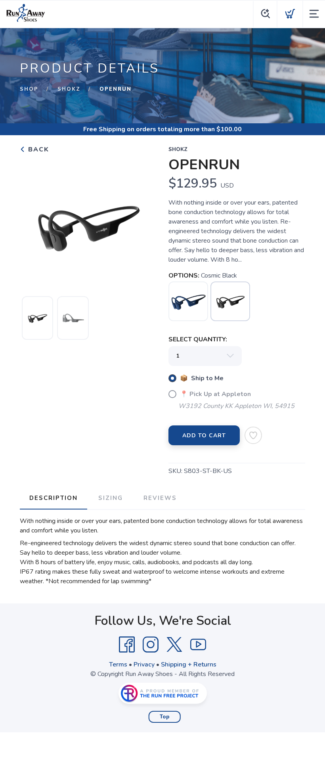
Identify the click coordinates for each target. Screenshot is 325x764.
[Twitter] (174, 645)
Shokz (68, 89)
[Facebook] (127, 645)
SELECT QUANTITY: (197, 339)
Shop (29, 89)
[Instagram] (150, 645)
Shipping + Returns (188, 664)
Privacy (144, 664)
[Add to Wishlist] (253, 435)
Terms (118, 664)
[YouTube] (198, 645)
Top (165, 716)
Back (37, 149)
